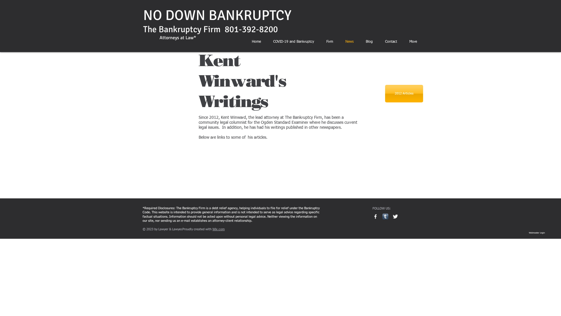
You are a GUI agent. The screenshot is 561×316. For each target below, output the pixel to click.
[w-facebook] (375, 216)
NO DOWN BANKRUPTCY (217, 15)
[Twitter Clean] (395, 216)
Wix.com (218, 229)
